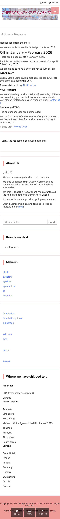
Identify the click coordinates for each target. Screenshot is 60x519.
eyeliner (7, 281)
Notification (29, 85)
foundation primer (12, 318)
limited (6, 361)
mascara (7, 295)
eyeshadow (9, 286)
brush (6, 350)
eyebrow (7, 276)
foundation (8, 313)
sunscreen (8, 322)
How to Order (21, 126)
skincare (7, 334)
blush (5, 272)
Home (7, 34)
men (5, 339)
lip (4, 290)
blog (20, 206)
